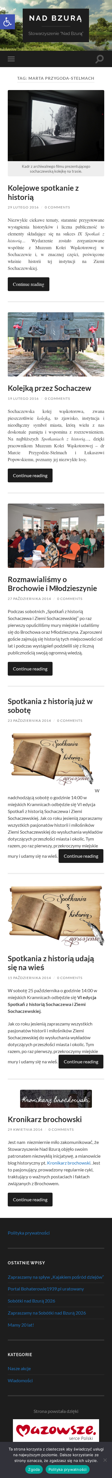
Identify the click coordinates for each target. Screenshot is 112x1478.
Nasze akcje (19, 1368)
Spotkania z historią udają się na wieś (51, 963)
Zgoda (34, 1469)
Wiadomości (20, 1380)
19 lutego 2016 (23, 398)
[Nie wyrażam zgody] (105, 1460)
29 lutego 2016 (23, 207)
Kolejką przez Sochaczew (49, 388)
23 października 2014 (29, 720)
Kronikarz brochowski (45, 1119)
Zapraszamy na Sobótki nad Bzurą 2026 (47, 1312)
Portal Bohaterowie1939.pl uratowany (46, 1288)
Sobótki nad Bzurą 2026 (31, 1300)
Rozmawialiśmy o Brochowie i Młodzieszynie (52, 584)
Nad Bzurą (56, 17)
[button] (7, 21)
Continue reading (28, 284)
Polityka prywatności (29, 1232)
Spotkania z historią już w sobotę (50, 706)
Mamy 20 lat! (21, 1324)
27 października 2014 (29, 598)
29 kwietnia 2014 (25, 1129)
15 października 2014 (29, 978)
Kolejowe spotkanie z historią (43, 192)
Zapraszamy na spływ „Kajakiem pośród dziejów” (56, 1277)
